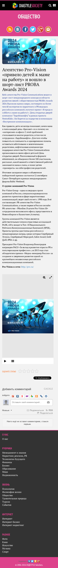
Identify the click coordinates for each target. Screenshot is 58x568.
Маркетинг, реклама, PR (14, 455)
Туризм (6, 501)
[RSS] (9, 29)
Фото (4, 538)
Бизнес (6, 465)
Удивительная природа (14, 498)
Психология (8, 488)
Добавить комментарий (16, 389)
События (6, 505)
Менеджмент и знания (14, 452)
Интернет (7, 518)
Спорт (5, 551)
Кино (5, 542)
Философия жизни (11, 492)
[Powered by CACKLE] (48, 389)
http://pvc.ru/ (27, 266)
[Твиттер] (32, 29)
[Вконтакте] (17, 29)
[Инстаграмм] (48, 29)
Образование (9, 468)
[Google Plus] (38, 560)
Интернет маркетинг (13, 525)
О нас (5, 439)
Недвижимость (10, 475)
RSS (50, 410)
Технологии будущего (13, 459)
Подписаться (36, 410)
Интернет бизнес (11, 522)
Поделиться (46, 412)
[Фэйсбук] (25, 29)
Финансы (7, 462)
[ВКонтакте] (29, 560)
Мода (5, 471)
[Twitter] (32, 560)
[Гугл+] (40, 29)
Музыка (6, 548)
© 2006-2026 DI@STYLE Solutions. (29, 565)
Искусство (7, 545)
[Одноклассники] (35, 560)
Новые (6, 410)
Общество (7, 495)
